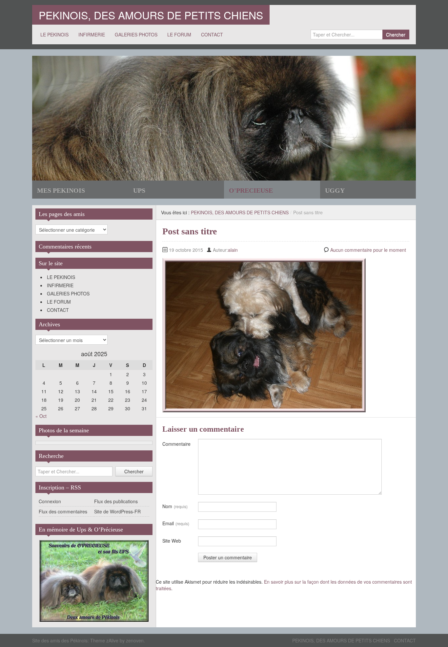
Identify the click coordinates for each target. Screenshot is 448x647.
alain (233, 250)
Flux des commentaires (63, 511)
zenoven (135, 640)
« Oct (41, 416)
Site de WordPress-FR (117, 511)
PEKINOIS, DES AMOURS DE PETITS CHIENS (151, 14)
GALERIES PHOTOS (136, 34)
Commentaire (176, 444)
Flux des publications (116, 501)
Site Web (171, 540)
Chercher (395, 34)
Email (175, 523)
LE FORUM (179, 34)
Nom (175, 506)
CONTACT (212, 34)
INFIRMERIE (91, 34)
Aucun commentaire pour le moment (368, 250)
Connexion (50, 501)
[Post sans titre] (264, 334)
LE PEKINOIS (54, 34)
